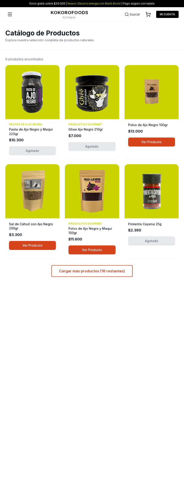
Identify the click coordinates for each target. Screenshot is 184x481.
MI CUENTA (167, 14)
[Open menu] (9, 14)
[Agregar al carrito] (172, 112)
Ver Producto (151, 142)
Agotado (32, 151)
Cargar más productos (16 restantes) (92, 271)
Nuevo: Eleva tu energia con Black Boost (94, 3)
